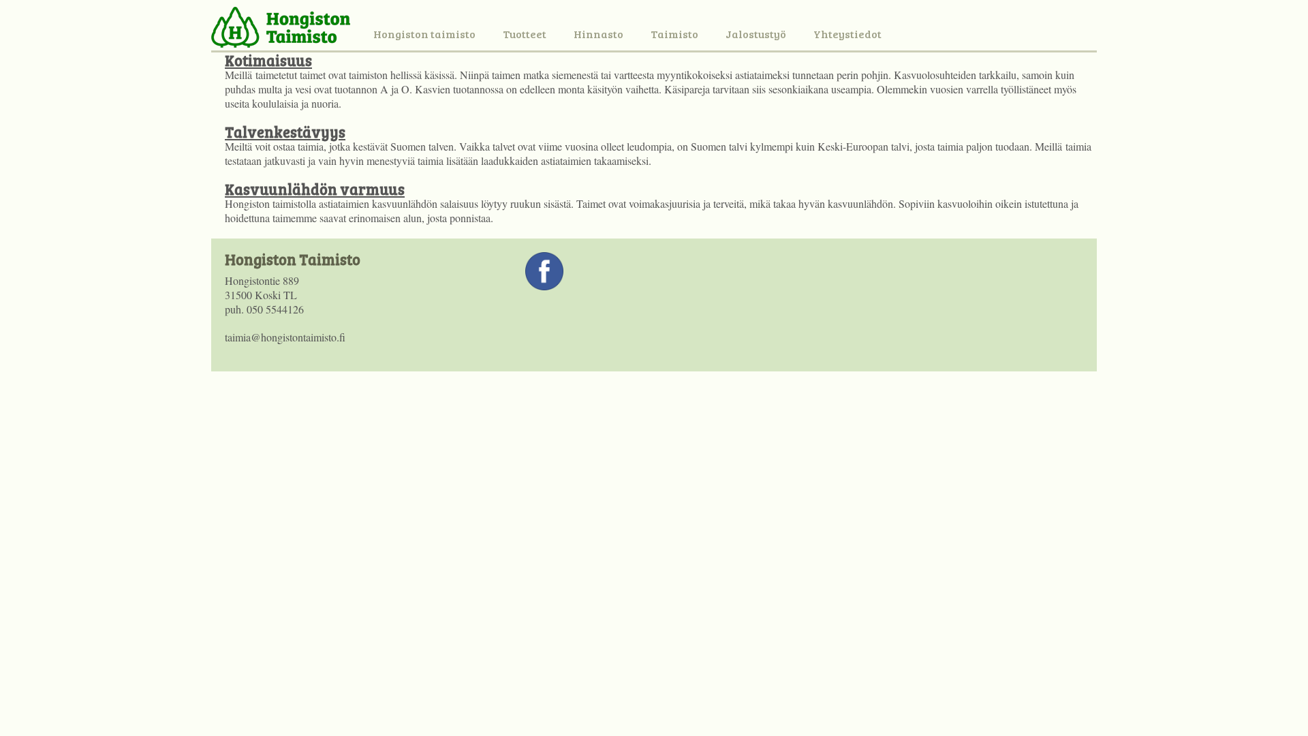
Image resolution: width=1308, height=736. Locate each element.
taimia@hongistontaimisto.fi (285, 337)
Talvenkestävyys (285, 131)
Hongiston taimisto (424, 34)
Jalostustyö (756, 34)
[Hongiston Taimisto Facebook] (544, 286)
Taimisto (674, 34)
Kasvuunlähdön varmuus (315, 189)
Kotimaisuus (268, 60)
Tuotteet (524, 34)
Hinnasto (598, 34)
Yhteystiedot (847, 34)
